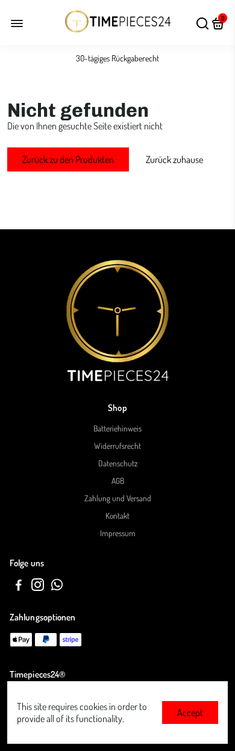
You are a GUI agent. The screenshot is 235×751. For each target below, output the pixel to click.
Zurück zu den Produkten (68, 159)
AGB (117, 480)
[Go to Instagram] (37, 586)
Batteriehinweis (117, 428)
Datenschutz (117, 463)
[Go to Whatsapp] (57, 586)
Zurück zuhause (174, 159)
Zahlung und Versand (117, 498)
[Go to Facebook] (18, 586)
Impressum (118, 533)
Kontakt (117, 515)
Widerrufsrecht (117, 445)
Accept (190, 712)
